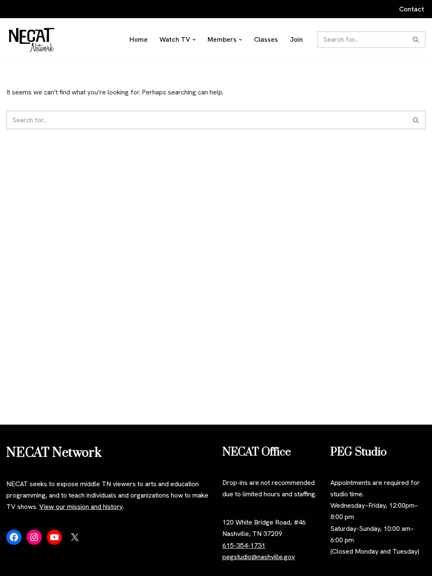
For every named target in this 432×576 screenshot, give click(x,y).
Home (139, 39)
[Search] (416, 39)
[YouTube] (54, 537)
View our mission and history (81, 506)
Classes (266, 39)
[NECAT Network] (31, 40)
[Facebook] (14, 537)
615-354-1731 (243, 545)
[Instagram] (34, 537)
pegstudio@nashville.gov (258, 556)
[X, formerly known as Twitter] (74, 537)
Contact (411, 9)
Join (296, 39)
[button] (194, 39)
